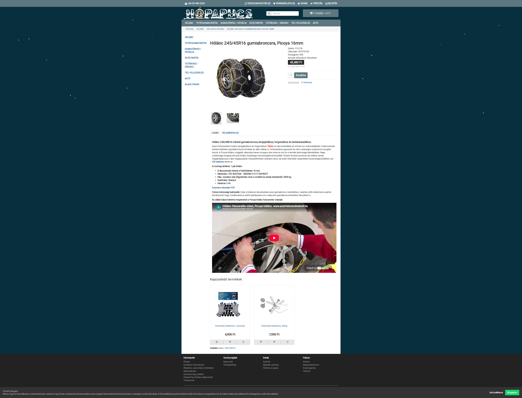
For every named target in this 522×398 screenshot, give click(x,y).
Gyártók (266, 361)
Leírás (215, 133)
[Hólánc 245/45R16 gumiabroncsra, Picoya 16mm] (241, 78)
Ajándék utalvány (271, 365)
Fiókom (306, 361)
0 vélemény (306, 82)
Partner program (270, 368)
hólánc (220, 348)
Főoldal (190, 29)
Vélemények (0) (230, 133)
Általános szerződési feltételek (199, 368)
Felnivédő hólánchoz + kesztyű (230, 326)
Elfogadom (512, 392)
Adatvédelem (190, 371)
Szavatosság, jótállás (194, 374)
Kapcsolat (228, 361)
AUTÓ (315, 23)
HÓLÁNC (189, 23)
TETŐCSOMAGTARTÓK (207, 23)
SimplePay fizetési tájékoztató (198, 377)
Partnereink (189, 380)
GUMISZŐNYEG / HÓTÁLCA (233, 23)
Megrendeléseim (311, 365)
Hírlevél (306, 371)
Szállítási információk (194, 365)
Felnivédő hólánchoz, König (274, 326)
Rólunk (187, 361)
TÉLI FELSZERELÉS (300, 23)
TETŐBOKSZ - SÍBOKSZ (277, 23)
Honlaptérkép (229, 365)
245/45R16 (230, 348)
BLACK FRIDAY (192, 84)
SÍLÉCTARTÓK (256, 23)
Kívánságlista (309, 368)
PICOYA (298, 48)
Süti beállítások (496, 392)
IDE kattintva (218, 161)
